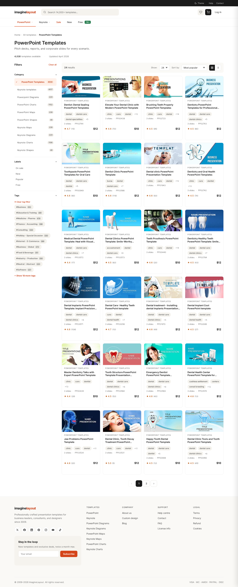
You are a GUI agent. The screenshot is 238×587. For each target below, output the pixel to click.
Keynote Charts (94, 549)
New (69, 22)
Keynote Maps (94, 538)
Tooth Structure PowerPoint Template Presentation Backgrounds (120, 374)
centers (215, 381)
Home (17, 35)
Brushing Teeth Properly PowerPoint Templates (159, 106)
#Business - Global (27, 247)
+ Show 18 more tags (24, 275)
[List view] (218, 68)
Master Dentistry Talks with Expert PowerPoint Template (80, 374)
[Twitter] (17, 530)
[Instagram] (46, 530)
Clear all (53, 64)
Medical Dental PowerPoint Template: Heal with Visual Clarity (79, 240)
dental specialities (74, 119)
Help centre (164, 513)
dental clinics (195, 119)
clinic (109, 114)
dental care (81, 114)
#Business (23, 207)
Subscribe (68, 554)
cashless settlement (198, 381)
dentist (69, 186)
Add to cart (81, 136)
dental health (113, 320)
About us (126, 513)
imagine (25, 12)
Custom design (130, 518)
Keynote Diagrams (96, 528)
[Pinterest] (39, 530)
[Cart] (208, 12)
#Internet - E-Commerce (30, 241)
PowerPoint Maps (95, 533)
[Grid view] (212, 68)
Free (84, 22)
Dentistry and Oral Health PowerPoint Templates (201, 173)
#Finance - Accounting (29, 224)
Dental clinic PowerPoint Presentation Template (159, 173)
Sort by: (176, 67)
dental (69, 114)
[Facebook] (24, 530)
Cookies (197, 528)
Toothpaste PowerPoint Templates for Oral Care (77, 173)
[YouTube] (53, 530)
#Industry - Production (29, 258)
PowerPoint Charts (96, 544)
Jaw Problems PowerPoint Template (78, 440)
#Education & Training (28, 212)
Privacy (197, 518)
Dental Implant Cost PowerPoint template (199, 307)
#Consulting (24, 230)
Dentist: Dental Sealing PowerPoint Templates (76, 106)
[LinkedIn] (31, 530)
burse (109, 181)
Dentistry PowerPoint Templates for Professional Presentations (202, 106)
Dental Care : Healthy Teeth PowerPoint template (120, 307)
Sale (58, 22)
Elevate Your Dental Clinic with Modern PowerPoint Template (122, 106)
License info (164, 528)
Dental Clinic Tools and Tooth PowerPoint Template (203, 440)
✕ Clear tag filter (22, 202)
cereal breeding (196, 386)
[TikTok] (60, 530)
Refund (197, 523)
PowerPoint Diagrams (97, 523)
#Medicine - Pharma (28, 218)
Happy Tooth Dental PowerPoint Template (158, 440)
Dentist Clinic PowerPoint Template (119, 173)
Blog (124, 523)
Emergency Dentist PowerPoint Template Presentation (158, 374)
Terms (196, 513)
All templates (29, 35)
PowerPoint (23, 22)
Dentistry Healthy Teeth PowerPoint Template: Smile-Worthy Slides (203, 240)
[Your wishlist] (201, 12)
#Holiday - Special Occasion (32, 235)
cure (118, 114)
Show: (154, 67)
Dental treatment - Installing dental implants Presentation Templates (162, 307)
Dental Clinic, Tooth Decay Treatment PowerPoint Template (119, 441)
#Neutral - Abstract (28, 264)
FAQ (160, 523)
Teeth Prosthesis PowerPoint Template (162, 240)
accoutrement (113, 248)
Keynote (43, 22)
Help (211, 3)
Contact (220, 3)
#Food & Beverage (27, 252)
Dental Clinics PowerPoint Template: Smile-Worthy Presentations (119, 240)
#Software (23, 269)
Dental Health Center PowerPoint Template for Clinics (201, 374)
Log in (218, 12)
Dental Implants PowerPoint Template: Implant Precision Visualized (79, 307)
